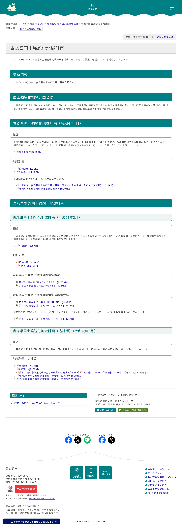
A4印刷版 (29, 172)
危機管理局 (53, 23)
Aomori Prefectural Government (92, 521)
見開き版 (29, 168)
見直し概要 (30, 152)
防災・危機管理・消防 (30, 28)
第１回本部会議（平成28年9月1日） (43, 285)
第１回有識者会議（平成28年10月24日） (46, 319)
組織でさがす (37, 23)
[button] (31, 521)
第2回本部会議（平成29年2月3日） (43, 282)
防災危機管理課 (70, 23)
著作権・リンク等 (157, 480)
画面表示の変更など (158, 488)
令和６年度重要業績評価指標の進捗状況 (45, 188)
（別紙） (92, 372)
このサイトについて (158, 468)
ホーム (23, 23)
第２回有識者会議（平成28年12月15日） (46, 305)
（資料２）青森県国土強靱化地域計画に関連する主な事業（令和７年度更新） (66, 185)
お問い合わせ (107, 410)
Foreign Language (158, 492)
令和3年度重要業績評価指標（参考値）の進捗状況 (50, 379)
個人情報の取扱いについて (162, 476)
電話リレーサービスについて (42, 498)
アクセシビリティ (157, 484)
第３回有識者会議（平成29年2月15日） (46, 302)
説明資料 (28, 245)
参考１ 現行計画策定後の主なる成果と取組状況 (49, 372)
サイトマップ (155, 472)
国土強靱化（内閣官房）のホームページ (38, 403)
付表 (113, 372)
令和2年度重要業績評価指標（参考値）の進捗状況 (50, 375)
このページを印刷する (134, 410)
